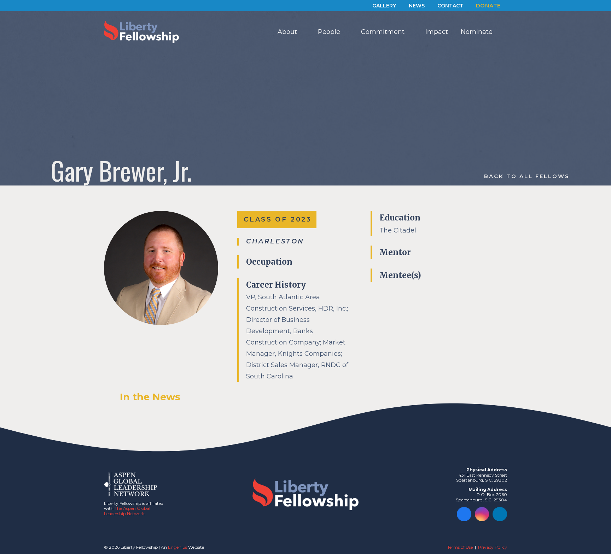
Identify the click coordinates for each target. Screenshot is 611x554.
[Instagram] (482, 514)
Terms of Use (460, 547)
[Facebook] (464, 514)
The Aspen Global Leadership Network (127, 511)
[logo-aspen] (130, 484)
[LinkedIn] (500, 514)
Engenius (177, 547)
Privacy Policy (492, 547)
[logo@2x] (141, 31)
